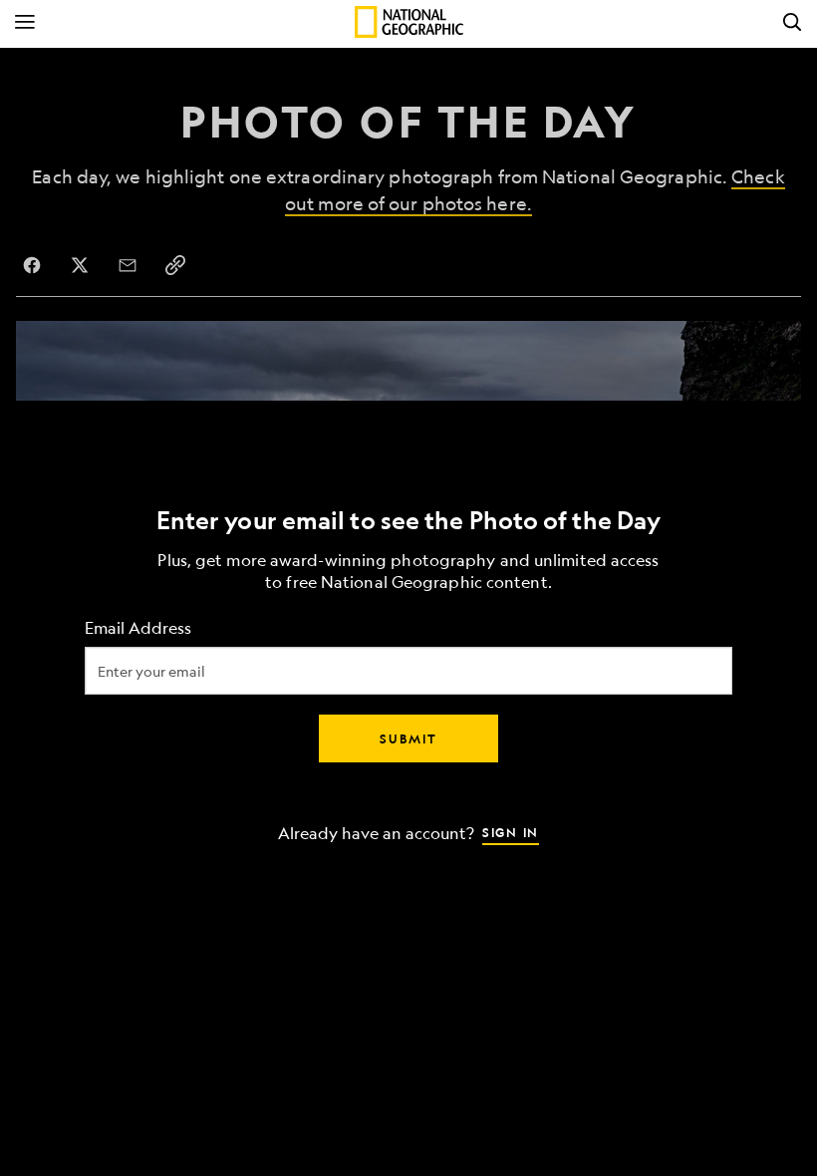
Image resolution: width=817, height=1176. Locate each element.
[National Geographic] (409, 22)
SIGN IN (510, 832)
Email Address (138, 628)
